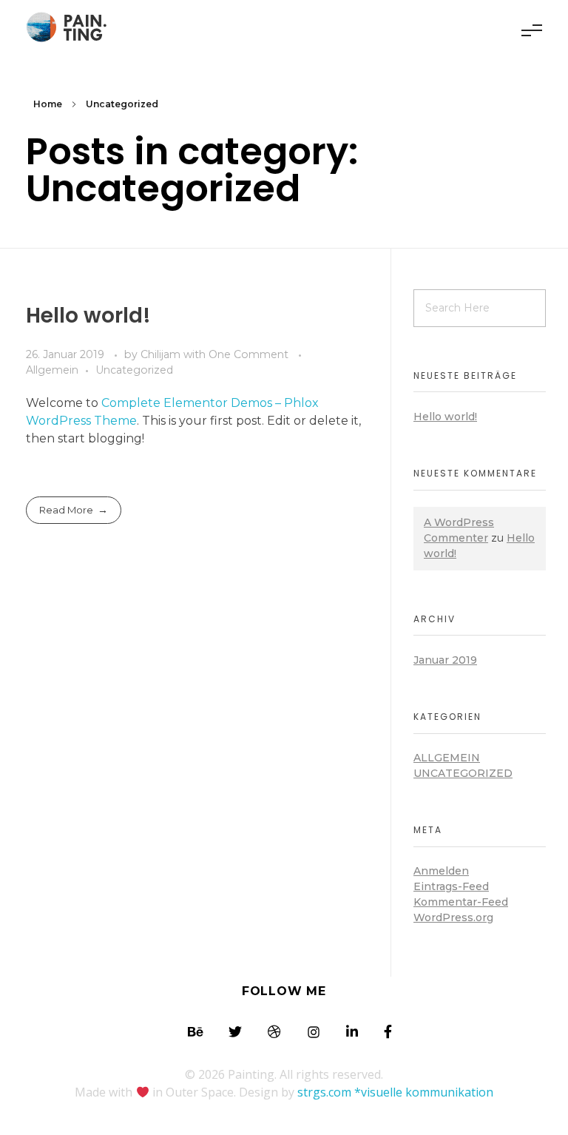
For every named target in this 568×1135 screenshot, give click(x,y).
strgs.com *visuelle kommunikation (395, 1092)
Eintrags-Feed (451, 886)
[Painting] (70, 27)
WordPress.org (453, 917)
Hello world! (88, 315)
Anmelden (441, 871)
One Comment (248, 354)
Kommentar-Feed (460, 902)
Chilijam (162, 354)
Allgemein (52, 370)
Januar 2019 (445, 660)
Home (47, 104)
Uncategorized (134, 370)
